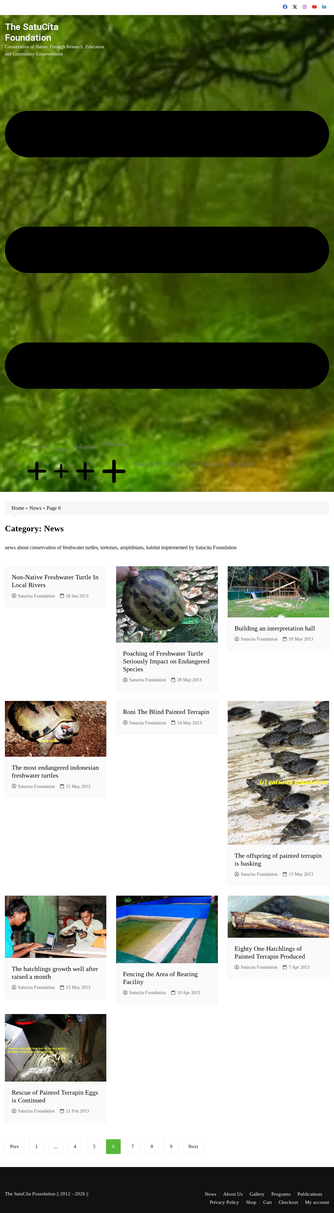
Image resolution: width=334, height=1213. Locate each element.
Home (17, 508)
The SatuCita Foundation (31, 32)
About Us (37, 446)
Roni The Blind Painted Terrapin (166, 711)
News (14, 464)
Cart (191, 464)
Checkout (212, 464)
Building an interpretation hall (275, 628)
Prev (14, 1146)
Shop (175, 464)
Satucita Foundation (36, 596)
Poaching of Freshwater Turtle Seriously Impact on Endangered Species (166, 661)
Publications (114, 444)
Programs (85, 447)
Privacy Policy (148, 464)
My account (241, 464)
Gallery (61, 449)
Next (193, 1146)
